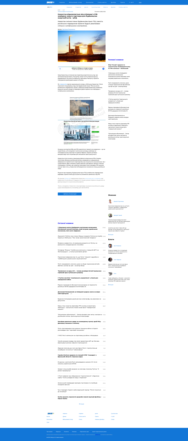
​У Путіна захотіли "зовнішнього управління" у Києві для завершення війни (118, 101)
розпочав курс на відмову (93, 178)
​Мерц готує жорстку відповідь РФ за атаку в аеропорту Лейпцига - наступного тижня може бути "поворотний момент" (77, 307)
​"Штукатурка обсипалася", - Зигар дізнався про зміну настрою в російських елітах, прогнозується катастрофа (118, 136)
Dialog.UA (67, 178)
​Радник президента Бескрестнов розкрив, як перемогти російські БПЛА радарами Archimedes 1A (118, 109)
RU (51, 7)
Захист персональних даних (99, 431)
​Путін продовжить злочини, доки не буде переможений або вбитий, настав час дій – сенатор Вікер (119, 84)
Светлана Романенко (68, 29)
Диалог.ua (97, 434)
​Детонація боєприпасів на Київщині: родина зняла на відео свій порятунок (118, 117)
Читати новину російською (65, 11)
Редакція (58, 431)
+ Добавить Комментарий (69, 193)
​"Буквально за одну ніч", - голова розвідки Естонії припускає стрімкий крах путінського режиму (119, 92)
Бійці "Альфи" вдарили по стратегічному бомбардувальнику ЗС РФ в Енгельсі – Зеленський (119, 66)
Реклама (74, 431)
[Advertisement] (82, 207)
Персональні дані (84, 431)
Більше (81, 404)
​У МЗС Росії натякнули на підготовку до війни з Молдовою (78, 335)
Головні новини (115, 60)
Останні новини (65, 223)
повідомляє (63, 84)
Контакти (66, 431)
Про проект (50, 431)
